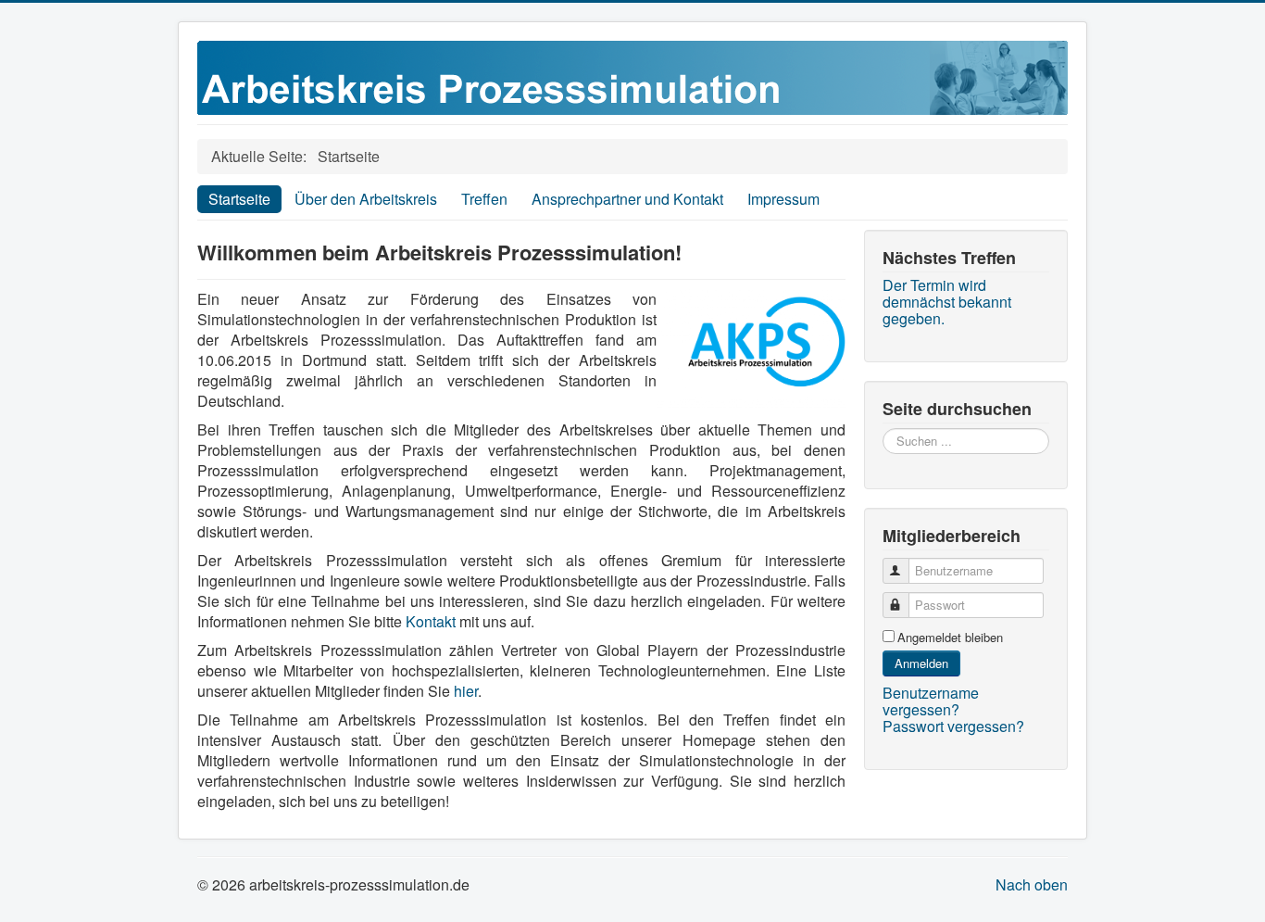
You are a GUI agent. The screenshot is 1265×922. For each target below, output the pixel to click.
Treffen (484, 198)
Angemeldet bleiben (950, 637)
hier (466, 690)
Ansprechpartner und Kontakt (627, 198)
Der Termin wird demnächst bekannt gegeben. (947, 302)
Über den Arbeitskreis (365, 198)
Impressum (783, 198)
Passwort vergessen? (953, 726)
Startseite (239, 198)
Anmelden (921, 663)
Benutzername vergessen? (931, 701)
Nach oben (1032, 884)
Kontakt (431, 621)
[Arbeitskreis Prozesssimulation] (632, 75)
